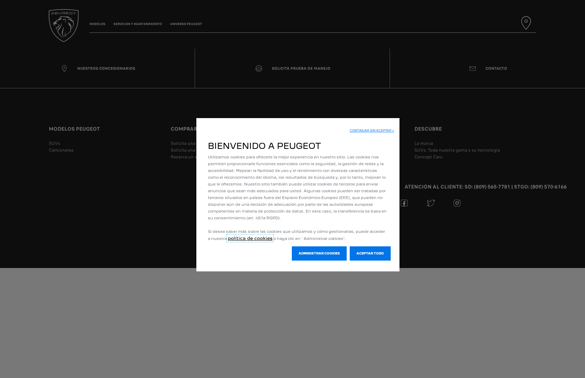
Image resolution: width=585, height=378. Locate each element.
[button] (372, 130)
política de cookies (250, 238)
